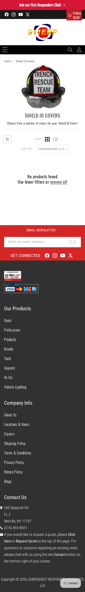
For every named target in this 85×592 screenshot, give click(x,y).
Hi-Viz (8, 377)
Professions (12, 330)
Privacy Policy (14, 462)
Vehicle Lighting (15, 387)
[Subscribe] (72, 242)
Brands (9, 349)
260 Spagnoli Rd (16, 507)
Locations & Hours (17, 424)
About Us (10, 414)
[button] (74, 15)
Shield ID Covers (25, 61)
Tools (7, 358)
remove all (58, 181)
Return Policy (13, 471)
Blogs (8, 481)
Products (10, 339)
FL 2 (7, 514)
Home (7, 61)
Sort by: (27, 149)
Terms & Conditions (17, 452)
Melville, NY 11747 (18, 521)
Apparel (9, 368)
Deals (8, 320)
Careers (9, 433)
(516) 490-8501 (15, 527)
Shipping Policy (15, 443)
